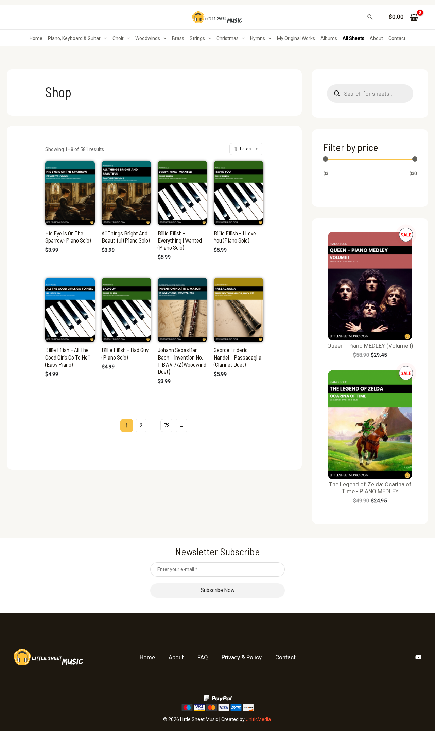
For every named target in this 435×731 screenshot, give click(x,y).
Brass (178, 38)
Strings (197, 38)
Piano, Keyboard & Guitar (74, 38)
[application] (104, 38)
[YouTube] (418, 657)
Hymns (257, 38)
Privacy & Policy (242, 657)
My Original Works (296, 38)
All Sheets (353, 38)
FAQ (202, 657)
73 (167, 425)
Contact (396, 38)
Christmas (227, 38)
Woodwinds (147, 38)
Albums (328, 38)
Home (36, 38)
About (376, 38)
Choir (118, 38)
